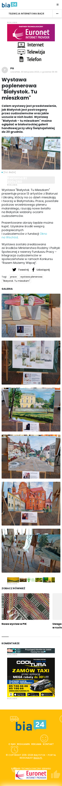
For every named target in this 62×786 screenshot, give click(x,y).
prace (13, 276)
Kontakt (48, 744)
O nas (11, 744)
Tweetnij (23, 270)
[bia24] (9, 4)
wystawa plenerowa (31, 276)
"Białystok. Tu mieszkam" (16, 280)
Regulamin (23, 744)
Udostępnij (43, 270)
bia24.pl (38, 757)
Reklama (36, 744)
